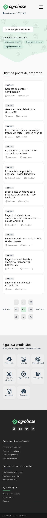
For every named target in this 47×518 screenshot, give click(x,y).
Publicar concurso (9, 480)
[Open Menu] (41, 7)
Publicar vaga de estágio (12, 476)
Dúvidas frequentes (10, 458)
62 (31, 302)
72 (31, 316)
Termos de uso (8, 497)
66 (16, 316)
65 (31, 309)
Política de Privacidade (11, 494)
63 (16, 309)
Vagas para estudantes (11, 451)
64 (23, 309)
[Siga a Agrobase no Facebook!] (20, 428)
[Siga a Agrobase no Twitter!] (26, 428)
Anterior (7, 309)
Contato (6, 501)
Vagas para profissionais (12, 447)
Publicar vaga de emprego (12, 472)
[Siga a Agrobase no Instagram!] (14, 428)
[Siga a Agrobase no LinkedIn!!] (33, 428)
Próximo (40, 309)
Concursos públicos (10, 455)
